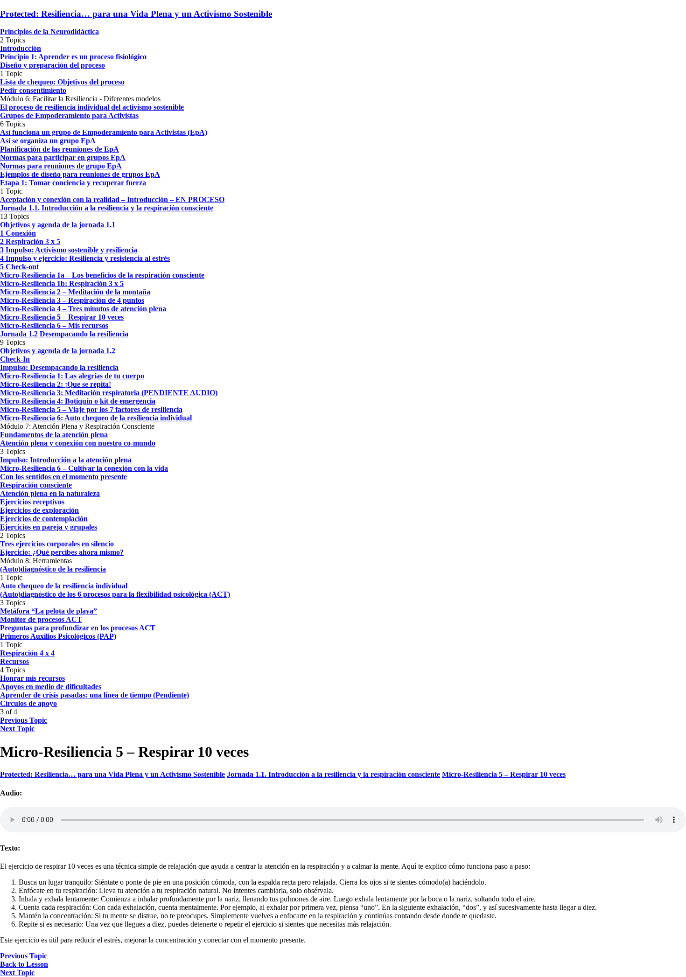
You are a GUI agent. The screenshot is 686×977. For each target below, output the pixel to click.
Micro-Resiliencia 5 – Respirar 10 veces (504, 774)
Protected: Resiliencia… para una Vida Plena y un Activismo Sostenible (136, 14)
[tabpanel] (343, 867)
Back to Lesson (24, 964)
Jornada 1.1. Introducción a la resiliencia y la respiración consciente (333, 774)
